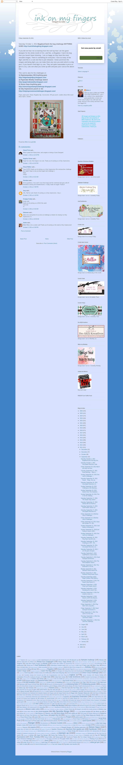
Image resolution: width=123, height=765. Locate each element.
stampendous (96, 731)
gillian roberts (72, 689)
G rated (84, 687)
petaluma (88, 717)
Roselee (92, 723)
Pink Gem (49, 719)
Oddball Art (103, 713)
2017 (81, 432)
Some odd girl (35, 729)
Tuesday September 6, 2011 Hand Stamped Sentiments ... (90, 557)
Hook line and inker (59, 694)
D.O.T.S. (81, 678)
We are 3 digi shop (63, 742)
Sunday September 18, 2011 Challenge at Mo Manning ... (89, 487)
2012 (81, 445)
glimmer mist (92, 689)
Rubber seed (31, 725)
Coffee (47, 672)
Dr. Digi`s (83, 682)
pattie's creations (76, 715)
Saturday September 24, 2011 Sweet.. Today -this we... (89, 479)
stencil (18, 735)
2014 (81, 440)
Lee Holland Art (75, 702)
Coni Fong (63, 675)
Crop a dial (49, 678)
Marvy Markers (23, 707)
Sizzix (27, 729)
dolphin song (42, 682)
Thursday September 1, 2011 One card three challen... (90, 616)
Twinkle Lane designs (58, 740)
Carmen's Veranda (35, 671)
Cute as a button (58, 678)
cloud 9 (21, 672)
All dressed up (74, 660)
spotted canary (20, 731)
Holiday (29, 694)
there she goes (84, 738)
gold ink (43, 691)
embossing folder (72, 684)
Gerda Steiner (43, 689)
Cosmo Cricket (99, 675)
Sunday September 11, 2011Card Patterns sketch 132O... (90, 530)
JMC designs (40, 698)
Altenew (101, 660)
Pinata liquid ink (102, 717)
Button (60, 669)
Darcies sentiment (101, 678)
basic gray (87, 665)
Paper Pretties (44, 715)
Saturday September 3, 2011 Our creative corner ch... (90, 593)
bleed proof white (21, 669)
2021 (81, 423)
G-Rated (90, 687)
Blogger (69, 751)
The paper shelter (64, 738)
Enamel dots (38, 686)
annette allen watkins (58, 663)
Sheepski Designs (66, 727)
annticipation (77, 663)
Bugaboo (50, 669)
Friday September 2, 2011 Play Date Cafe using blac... (89, 605)
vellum (80, 740)
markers (93, 705)
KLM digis (58, 700)
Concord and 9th (41, 675)
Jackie (25, 222)
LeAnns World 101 (64, 702)
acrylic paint (55, 660)
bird (83, 667)
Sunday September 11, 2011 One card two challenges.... (90, 534)
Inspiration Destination (79, 696)
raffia (18, 723)
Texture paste (59, 737)
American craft (86, 661)
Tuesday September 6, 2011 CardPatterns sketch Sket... (89, 553)
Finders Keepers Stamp (41, 687)
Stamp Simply (72, 731)
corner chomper (87, 675)
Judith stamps (73, 698)
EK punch (49, 684)
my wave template (30, 713)
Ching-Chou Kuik (69, 671)
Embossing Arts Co (59, 684)
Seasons (25, 727)
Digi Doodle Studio (68, 680)
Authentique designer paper (58, 665)
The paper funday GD (40, 738)
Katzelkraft (29, 700)
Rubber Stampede (43, 725)
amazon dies (78, 661)
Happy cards (53, 693)
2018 (81, 430)
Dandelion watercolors (90, 678)
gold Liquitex (49, 691)
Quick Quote (87, 720)
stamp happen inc (52, 731)
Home (47, 239)
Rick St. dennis (85, 723)
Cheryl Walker (27, 167)
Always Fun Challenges (45, 661)
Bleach (103, 667)
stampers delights (40, 733)
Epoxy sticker (58, 686)
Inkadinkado (43, 696)
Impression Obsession (32, 696)
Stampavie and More (84, 731)
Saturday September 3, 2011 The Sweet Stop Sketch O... (90, 581)
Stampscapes (91, 733)
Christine (25, 180)
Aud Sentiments (40, 665)
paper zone (67, 715)
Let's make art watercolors (97, 702)
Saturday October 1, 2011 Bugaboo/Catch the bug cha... (90, 459)
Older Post (70, 239)
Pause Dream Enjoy (26, 717)
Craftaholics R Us (22, 677)
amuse (93, 661)
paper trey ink (56, 715)
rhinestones (69, 723)
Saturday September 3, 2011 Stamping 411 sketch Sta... (89, 589)
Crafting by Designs (35, 677)
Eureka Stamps (69, 686)
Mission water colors (33, 709)
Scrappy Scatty (27, 199)
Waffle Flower (26, 742)
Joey (24, 190)
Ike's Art (100, 694)
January (83, 641)
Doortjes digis (68, 682)
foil (59, 687)
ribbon (75, 723)
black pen (97, 667)
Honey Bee (49, 694)
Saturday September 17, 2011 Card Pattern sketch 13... (89, 506)
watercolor (53, 742)
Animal (45, 663)
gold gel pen (35, 691)
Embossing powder (89, 684)
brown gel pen (42, 669)
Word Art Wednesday (40, 744)
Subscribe (99, 58)
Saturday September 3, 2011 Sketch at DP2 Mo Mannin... (89, 597)
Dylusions (22, 684)
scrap (73, 725)
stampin (48, 733)
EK (43, 684)
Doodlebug (59, 682)
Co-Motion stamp (37, 672)
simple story (20, 729)
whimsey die (86, 742)
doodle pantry (50, 682)
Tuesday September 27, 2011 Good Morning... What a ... (89, 471)
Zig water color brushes (70, 744)
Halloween (33, 693)
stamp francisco (42, 731)
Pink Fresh (29, 719)
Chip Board (79, 671)
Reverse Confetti (56, 723)
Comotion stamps (29, 675)
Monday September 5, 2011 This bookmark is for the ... (90, 565)
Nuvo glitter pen (73, 713)
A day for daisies (31, 660)
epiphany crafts (48, 686)
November (84, 452)
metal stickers (81, 707)
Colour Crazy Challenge (90, 672)
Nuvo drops (60, 713)
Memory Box (65, 707)
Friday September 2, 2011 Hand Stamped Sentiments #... (89, 608)
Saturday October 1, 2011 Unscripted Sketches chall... (89, 463)
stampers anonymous (28, 733)
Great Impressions (88, 691)
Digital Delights (88, 680)
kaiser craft (91, 698)
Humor (93, 695)
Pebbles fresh (44, 717)
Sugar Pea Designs (42, 735)
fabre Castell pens (96, 686)
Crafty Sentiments (74, 677)
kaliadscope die (98, 698)
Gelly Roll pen (23, 689)
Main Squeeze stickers (33, 705)
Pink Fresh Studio (39, 719)
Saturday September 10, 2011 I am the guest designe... (89, 550)
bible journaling (43, 667)
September (84, 456)
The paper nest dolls (51, 738)
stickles (31, 735)
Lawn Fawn (53, 702)
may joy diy (50, 707)
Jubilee (59, 698)
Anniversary (69, 663)
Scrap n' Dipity (81, 725)
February (84, 639)
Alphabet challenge (87, 660)
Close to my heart (101, 671)
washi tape (44, 742)
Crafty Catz (46, 677)
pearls (36, 717)
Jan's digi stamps (96, 696)
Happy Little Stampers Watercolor (80, 693)
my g (76, 711)
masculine (42, 707)
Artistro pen (30, 665)
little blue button (62, 703)
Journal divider (51, 698)
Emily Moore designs (27, 686)
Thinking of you (94, 738)
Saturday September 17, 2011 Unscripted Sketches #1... (89, 510)
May (82, 631)
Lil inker (36, 703)
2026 (81, 411)
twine (47, 740)
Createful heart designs (91, 677)
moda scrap (46, 709)
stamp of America (62, 731)
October (83, 454)
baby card (78, 665)
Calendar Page (69, 669)
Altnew (32, 661)
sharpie (48, 727)
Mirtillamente (20, 709)
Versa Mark (88, 740)
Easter (29, 684)
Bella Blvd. (25, 667)
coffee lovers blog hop (58, 672)
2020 (81, 425)
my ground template (85, 711)
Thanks (75, 737)
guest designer (98, 691)
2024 (81, 416)
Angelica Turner (27, 158)
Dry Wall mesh (102, 682)
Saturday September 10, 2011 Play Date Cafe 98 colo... (89, 538)
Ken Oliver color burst (40, 700)
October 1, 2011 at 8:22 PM (30, 163)
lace (34, 702)
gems (35, 689)
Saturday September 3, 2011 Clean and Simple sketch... (89, 585)
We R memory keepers (75, 742)
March (83, 636)
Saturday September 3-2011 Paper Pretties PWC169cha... (90, 577)
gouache (67, 691)
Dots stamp (76, 682)
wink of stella (23, 744)
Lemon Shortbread (85, 702)
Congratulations (53, 675)
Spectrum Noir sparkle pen (75, 729)
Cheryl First (26, 150)
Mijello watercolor (101, 707)
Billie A (88, 90)
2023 (81, 418)
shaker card (42, 727)
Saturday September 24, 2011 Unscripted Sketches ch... (89, 483)
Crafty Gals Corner (60, 677)
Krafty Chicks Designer (93, 700)
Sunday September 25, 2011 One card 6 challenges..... (90, 475)
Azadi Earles (71, 665)
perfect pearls (79, 717)
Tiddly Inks (19, 740)
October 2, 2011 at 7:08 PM (30, 187)
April (82, 634)
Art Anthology (98, 663)
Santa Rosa (59, 725)
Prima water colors (38, 720)
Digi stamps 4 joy (80, 680)
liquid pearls (46, 703)
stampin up (64, 733)
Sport (103, 729)
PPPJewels (85, 719)
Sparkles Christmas (57, 729)
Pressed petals (93, 719)
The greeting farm (98, 737)
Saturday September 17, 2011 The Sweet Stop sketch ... (89, 498)
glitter (98, 689)
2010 (81, 644)
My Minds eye (98, 711)
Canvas (89, 669)
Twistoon (66, 740)
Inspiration (66, 696)
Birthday (88, 667)
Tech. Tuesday (35, 737)
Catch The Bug (46, 671)
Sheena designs (55, 727)
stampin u (53, 733)
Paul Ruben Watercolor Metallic (92, 715)
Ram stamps (23, 723)
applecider (84, 663)
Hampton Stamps (42, 693)
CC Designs (59, 671)
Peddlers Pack (52, 717)
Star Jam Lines (100, 733)
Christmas (88, 671)
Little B (54, 703)
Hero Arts (103, 693)
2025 (81, 413)
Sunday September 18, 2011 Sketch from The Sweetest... (89, 491)
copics (72, 675)
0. (17, 660)
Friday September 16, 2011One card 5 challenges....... (89, 514)
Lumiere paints (100, 703)
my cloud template (42, 711)
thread (102, 738)
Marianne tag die (84, 705)
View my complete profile (85, 105)
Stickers (25, 735)
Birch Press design (75, 667)
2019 (81, 428)
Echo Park (36, 684)
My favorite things (61, 711)
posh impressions (67, 719)
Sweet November (69, 735)
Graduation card (76, 691)
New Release (39, 713)
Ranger (31, 723)
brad (35, 669)
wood (31, 744)
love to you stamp (81, 703)
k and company (83, 698)
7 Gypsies (22, 660)
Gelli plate (103, 688)
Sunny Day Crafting (56, 735)
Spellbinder (93, 729)
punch (71, 720)
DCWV (19, 680)
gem (30, 689)
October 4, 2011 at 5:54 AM (30, 209)
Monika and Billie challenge (57, 709)
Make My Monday (58, 705)
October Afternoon (93, 713)
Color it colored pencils (73, 672)
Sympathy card (88, 735)
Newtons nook (50, 713)
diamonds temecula (56, 680)
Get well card (54, 689)
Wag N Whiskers (36, 742)
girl (87, 689)
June (82, 629)
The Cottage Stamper (86, 737)
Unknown (26, 212)
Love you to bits (91, 703)
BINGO (66, 667)
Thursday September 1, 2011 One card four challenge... (90, 620)
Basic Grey (96, 665)
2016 (81, 435)
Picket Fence (94, 717)
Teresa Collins (48, 737)
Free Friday (76, 688)
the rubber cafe (75, 738)
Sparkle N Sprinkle (45, 729)
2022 (81, 420)
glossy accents (25, 691)
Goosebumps (58, 691)
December (84, 449)
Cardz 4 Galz (97, 669)
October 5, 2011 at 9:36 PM (30, 227)
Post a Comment (26, 231)
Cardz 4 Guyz (21, 671)
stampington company (81, 733)
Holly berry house (38, 694)
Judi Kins (65, 698)
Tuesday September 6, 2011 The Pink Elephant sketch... (90, 561)
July (82, 627)
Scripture (19, 727)
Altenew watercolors (22, 661)
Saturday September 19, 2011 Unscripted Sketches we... (89, 546)
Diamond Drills (43, 680)
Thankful (68, 737)
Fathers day (22, 688)
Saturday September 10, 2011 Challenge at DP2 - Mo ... (89, 542)
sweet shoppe (79, 735)
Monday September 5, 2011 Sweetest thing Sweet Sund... (90, 573)
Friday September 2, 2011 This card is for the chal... (89, 612)
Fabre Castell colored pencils (82, 686)
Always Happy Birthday (65, 661)
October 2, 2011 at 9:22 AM (30, 177)
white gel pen (94, 742)
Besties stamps (33, 667)
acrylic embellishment (43, 660)
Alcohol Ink (63, 660)
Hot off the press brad (71, 694)
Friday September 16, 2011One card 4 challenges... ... (89, 518)
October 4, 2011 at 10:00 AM (31, 219)
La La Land (29, 702)
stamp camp (33, 731)
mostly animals (93, 709)
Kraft (83, 700)
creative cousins (26, 678)
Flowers (51, 688)
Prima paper (28, 720)
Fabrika (104, 686)
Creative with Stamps (38, 678)
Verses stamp (97, 740)
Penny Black (60, 717)
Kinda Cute (51, 700)
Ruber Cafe (52, 725)
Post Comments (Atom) (50, 243)
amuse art (99, 661)
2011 (81, 447)
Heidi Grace (96, 693)
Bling (29, 669)
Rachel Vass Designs (100, 720)
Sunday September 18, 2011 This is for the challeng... (90, 495)
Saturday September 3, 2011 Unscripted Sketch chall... (89, 601)
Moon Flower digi (69, 709)
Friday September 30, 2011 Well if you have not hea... (90, 467)
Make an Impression (44, 705)
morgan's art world (81, 709)
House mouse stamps (84, 694)
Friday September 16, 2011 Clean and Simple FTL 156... (90, 522)
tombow (34, 740)
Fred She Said (66, 688)
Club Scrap (27, 672)
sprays (26, 731)
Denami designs (30, 680)
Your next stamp (56, 744)
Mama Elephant (72, 705)
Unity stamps (73, 740)
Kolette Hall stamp (75, 700)
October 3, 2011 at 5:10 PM (30, 195)
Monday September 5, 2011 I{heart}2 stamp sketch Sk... (89, 569)
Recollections (44, 723)
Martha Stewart (102, 705)
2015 (81, 437)
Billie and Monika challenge (56, 667)
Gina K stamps (81, 689)
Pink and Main (21, 719)
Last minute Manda (42, 702)
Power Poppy (76, 719)
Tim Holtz (26, 740)
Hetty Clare (22, 694)
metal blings (73, 707)
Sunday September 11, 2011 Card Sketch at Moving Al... (90, 526)
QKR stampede (77, 720)
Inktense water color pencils (55, 696)
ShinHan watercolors (80, 727)
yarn (49, 744)
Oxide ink (21, 715)
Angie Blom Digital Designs (32, 663)
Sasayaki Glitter (67, 725)
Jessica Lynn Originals (29, 698)
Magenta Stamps (21, 705)
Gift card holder (64, 689)
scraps (88, 725)
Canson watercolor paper (80, 669)
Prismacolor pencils (51, 720)
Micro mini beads (90, 707)
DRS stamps (92, 682)
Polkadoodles (56, 719)
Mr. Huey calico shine (28, 711)
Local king (71, 703)
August (83, 624)
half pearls (25, 693)
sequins (33, 727)
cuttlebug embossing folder (71, 678)
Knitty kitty (65, 700)
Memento (57, 707)
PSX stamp (63, 720)
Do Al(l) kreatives (29, 682)
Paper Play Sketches (31, 715)
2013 (81, 442)
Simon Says (94, 727)
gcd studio (96, 687)
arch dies (91, 663)
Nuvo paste (83, 713)
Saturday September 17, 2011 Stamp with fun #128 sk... (89, 502)
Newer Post (23, 239)
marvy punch (33, 707)
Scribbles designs (99, 725)
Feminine (30, 688)
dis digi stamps (97, 680)
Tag (96, 735)
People (68, 717)
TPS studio (40, 740)
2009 (81, 647)
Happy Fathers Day (64, 693)
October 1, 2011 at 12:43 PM (31, 155)
